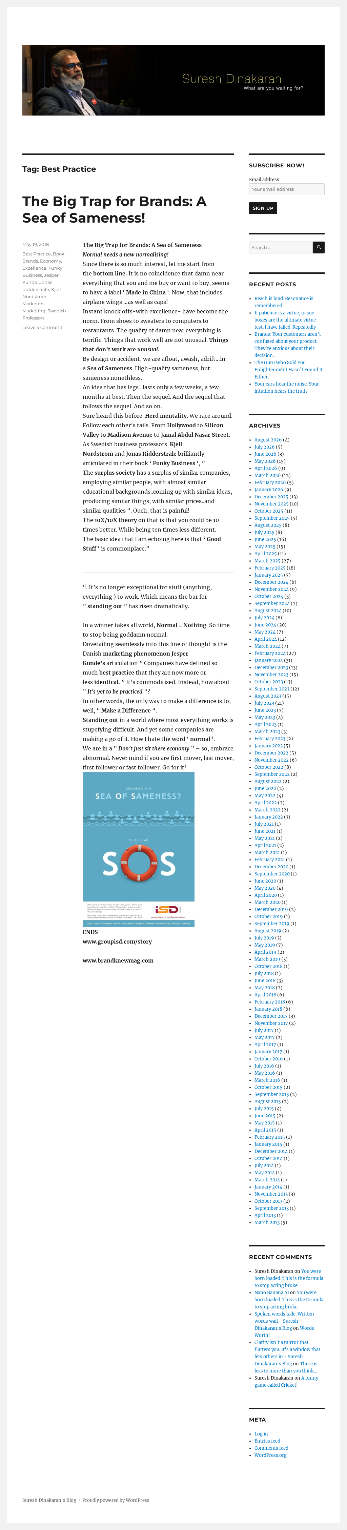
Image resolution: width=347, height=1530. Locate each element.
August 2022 (268, 781)
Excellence (34, 268)
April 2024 (265, 639)
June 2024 (265, 625)
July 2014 (264, 1166)
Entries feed (267, 1441)
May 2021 (264, 838)
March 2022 (267, 810)
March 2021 (267, 852)
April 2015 (265, 1130)
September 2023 (271, 689)
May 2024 (264, 632)
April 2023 (265, 724)
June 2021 (264, 831)
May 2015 (264, 1123)
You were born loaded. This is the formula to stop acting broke (288, 1278)
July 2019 (264, 938)
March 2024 (267, 646)
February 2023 (269, 739)
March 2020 (267, 902)
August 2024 (268, 611)
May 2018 (264, 988)
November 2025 (271, 504)
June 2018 (264, 981)
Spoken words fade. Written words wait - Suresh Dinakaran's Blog (284, 1321)
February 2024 (270, 653)
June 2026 (265, 454)
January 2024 (268, 660)
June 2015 (264, 1116)
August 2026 (268, 440)
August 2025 (268, 525)
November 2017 (271, 1023)
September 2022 (272, 774)
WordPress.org (270, 1455)
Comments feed (271, 1448)
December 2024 (271, 582)
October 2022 (268, 767)
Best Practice (36, 253)
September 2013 (271, 1208)
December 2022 (271, 753)
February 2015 (269, 1137)
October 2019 (268, 916)
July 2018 (264, 973)
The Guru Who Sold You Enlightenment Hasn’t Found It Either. (288, 370)
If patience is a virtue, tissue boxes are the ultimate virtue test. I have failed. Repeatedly (285, 320)
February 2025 (270, 568)
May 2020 (264, 888)
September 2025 (272, 518)
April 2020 (265, 895)
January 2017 (268, 1052)
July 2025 (264, 532)
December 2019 (271, 909)
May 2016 (264, 1073)
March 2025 (267, 561)
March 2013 (267, 1222)
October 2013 (268, 1201)
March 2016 (267, 1080)
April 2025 (265, 554)
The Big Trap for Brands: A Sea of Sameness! (114, 209)
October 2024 (268, 596)
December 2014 (271, 1151)
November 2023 (271, 675)
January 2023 (268, 746)
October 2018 (268, 966)
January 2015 (268, 1144)
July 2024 (264, 618)
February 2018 (269, 1002)
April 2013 (265, 1215)
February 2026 (270, 482)
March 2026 (267, 475)
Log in (261, 1434)
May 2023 (264, 717)
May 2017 (264, 1037)
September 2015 (271, 1094)
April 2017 (265, 1045)
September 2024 (272, 603)
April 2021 (265, 845)
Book (58, 253)
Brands (30, 261)
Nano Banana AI (271, 1293)
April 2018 (265, 995)
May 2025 (264, 547)
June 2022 (265, 788)
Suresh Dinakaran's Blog (49, 1500)
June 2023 (265, 710)
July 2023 (264, 703)
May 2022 (264, 796)
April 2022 (265, 803)
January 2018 (268, 1009)
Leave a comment (42, 327)
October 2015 (268, 1087)
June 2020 (265, 881)
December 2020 (271, 867)
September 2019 (271, 924)
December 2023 (271, 667)
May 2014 (264, 1173)
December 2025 (271, 497)
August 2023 (267, 696)
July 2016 (264, 1066)
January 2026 (268, 490)
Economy (50, 261)
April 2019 (265, 952)
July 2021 (264, 824)
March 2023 (267, 732)
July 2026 (264, 447)
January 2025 (268, 575)
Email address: (265, 180)
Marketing (33, 310)
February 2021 (269, 860)
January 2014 (268, 1187)
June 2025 (265, 539)
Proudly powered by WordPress (115, 1500)
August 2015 (267, 1101)
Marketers (33, 303)
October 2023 (268, 682)
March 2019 (267, 959)
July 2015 (264, 1109)
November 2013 (271, 1194)
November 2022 (271, 760)
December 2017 (271, 1016)
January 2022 (268, 817)
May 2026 (265, 461)
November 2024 (271, 589)
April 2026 (265, 468)
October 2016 (268, 1059)
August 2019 (267, 931)
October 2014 (268, 1158)
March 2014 (267, 1180)
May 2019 (264, 945)
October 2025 (268, 511)
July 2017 (264, 1030)
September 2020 (272, 874)
